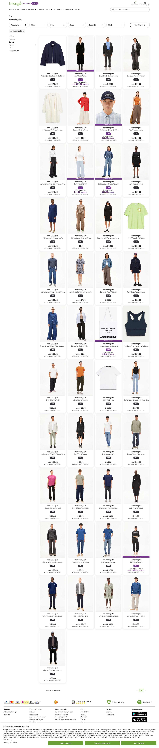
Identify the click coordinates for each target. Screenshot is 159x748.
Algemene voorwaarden (37, 717)
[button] (145, 3)
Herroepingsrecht (61, 717)
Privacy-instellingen (36, 719)
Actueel (109, 712)
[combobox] (130, 9)
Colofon (32, 712)
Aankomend (110, 714)
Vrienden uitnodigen (10, 712)
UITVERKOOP (14, 51)
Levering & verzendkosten (64, 712)
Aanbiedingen (85, 712)
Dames (11, 42)
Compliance (33, 722)
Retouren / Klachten (61, 714)
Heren (11, 45)
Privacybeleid (33, 714)
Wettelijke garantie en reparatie (65, 719)
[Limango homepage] (15, 3)
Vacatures (7, 714)
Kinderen (84, 717)
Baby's (83, 714)
